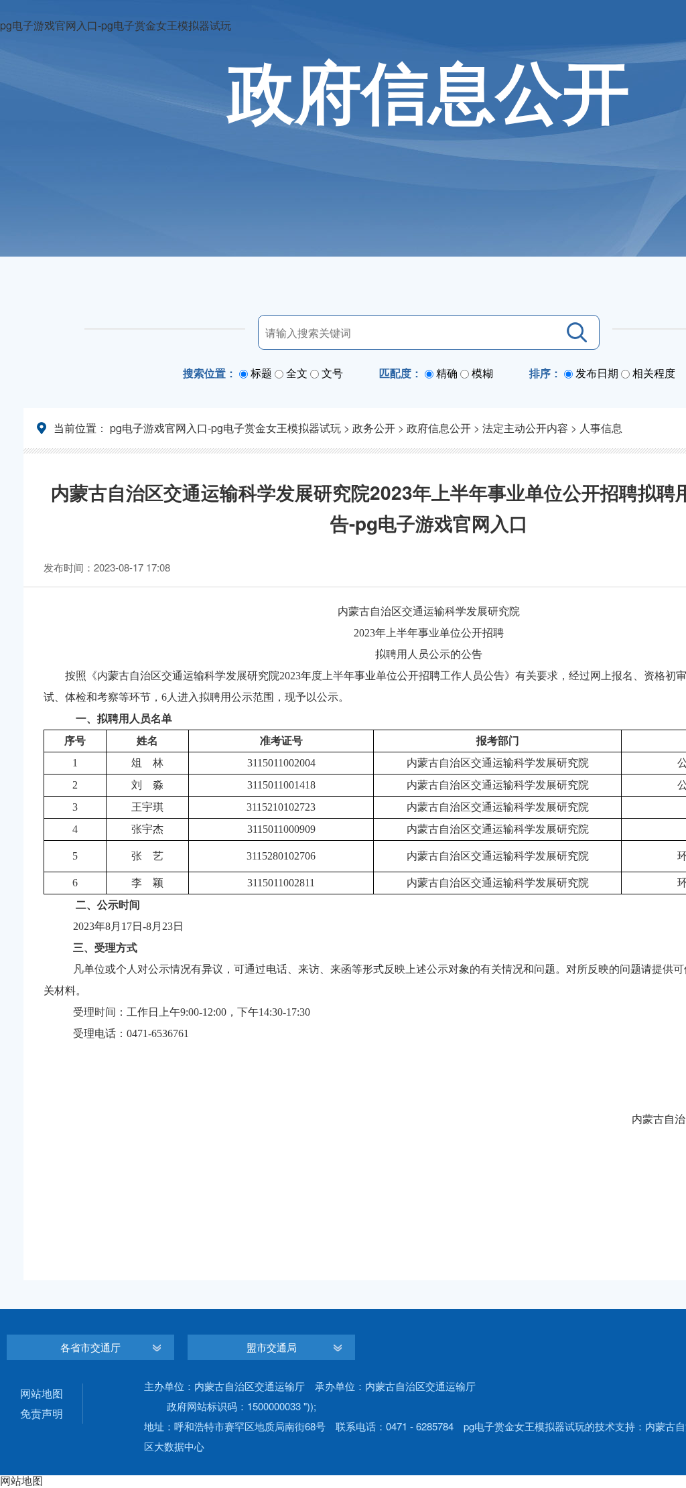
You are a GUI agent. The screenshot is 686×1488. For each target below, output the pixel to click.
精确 (447, 373)
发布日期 (596, 373)
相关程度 (653, 373)
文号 (332, 373)
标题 (261, 373)
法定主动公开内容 (525, 427)
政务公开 (373, 427)
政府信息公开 (439, 427)
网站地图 (41, 1393)
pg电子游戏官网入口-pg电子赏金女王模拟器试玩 (225, 427)
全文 (296, 373)
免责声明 (41, 1413)
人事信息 (600, 427)
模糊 (482, 373)
